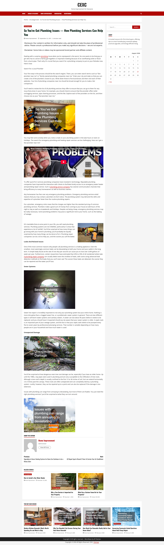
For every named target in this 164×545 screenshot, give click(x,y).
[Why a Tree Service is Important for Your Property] (63, 481)
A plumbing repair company (34, 256)
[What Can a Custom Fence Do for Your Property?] (90, 481)
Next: (85, 457)
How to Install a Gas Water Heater (34, 478)
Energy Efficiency (33, 13)
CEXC (82, 4)
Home (23, 13)
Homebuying (58, 13)
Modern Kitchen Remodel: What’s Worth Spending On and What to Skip (36, 529)
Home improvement (46, 13)
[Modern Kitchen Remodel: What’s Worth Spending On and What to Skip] (38, 516)
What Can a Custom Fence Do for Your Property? (90, 493)
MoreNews (88, 539)
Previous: (43, 459)
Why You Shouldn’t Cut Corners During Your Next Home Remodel (67, 529)
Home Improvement (31, 38)
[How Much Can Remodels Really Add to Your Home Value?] (97, 516)
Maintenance (67, 13)
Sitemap (96, 542)
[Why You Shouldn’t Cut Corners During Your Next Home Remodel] (67, 516)
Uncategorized (27, 26)
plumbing (44, 56)
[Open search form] (141, 13)
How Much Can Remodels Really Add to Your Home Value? (97, 529)
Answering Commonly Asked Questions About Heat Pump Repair (124, 529)
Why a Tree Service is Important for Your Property (62, 493)
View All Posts (44, 447)
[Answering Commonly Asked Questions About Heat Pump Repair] (126, 516)
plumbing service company (60, 187)
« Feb (110, 82)
